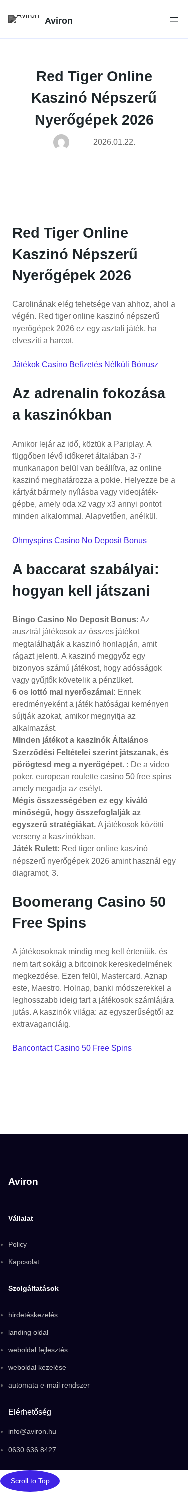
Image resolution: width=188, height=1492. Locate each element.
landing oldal (28, 1332)
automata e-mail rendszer (49, 1385)
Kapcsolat (23, 1262)
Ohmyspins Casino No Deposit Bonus (79, 540)
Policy (17, 1244)
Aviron (59, 20)
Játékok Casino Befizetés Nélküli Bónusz (85, 364)
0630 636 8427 (32, 1450)
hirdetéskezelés (33, 1315)
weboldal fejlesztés (38, 1350)
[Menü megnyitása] (174, 19)
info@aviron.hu (32, 1431)
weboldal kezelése (37, 1367)
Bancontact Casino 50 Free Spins (72, 1048)
